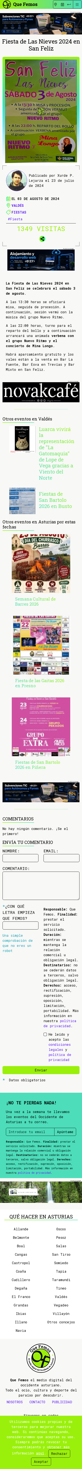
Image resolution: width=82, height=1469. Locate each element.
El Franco (21, 1296)
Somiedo (61, 1263)
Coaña (21, 1271)
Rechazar (59, 1453)
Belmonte (21, 1237)
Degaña (21, 1288)
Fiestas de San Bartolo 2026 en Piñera (37, 764)
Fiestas (19, 212)
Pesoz (61, 1237)
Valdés (18, 205)
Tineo (61, 1288)
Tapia (61, 1271)
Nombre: (11, 850)
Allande (21, 1229)
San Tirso (61, 1254)
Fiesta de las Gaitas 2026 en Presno (39, 683)
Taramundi (61, 1279)
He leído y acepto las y (60, 1047)
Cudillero (21, 1279)
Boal (21, 1246)
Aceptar (41, 1461)
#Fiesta (15, 219)
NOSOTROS (15, 1402)
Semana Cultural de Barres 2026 (35, 601)
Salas (61, 1246)
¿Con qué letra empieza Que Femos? (19, 912)
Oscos (61, 1229)
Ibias (21, 1313)
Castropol (21, 1263)
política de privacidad (34, 1172)
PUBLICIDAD (62, 1402)
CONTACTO (37, 1402)
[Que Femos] (19, 4)
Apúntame (65, 1131)
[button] (41, 238)
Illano (21, 1322)
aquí (40, 1453)
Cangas (21, 1254)
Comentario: (16, 868)
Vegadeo (61, 1305)
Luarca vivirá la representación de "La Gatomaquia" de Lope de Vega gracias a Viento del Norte (56, 453)
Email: (51, 850)
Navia (21, 1330)
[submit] (69, 4)
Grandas (21, 1305)
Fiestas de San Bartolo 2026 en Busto (55, 499)
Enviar (41, 1070)
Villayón (61, 1313)
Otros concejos (61, 1322)
